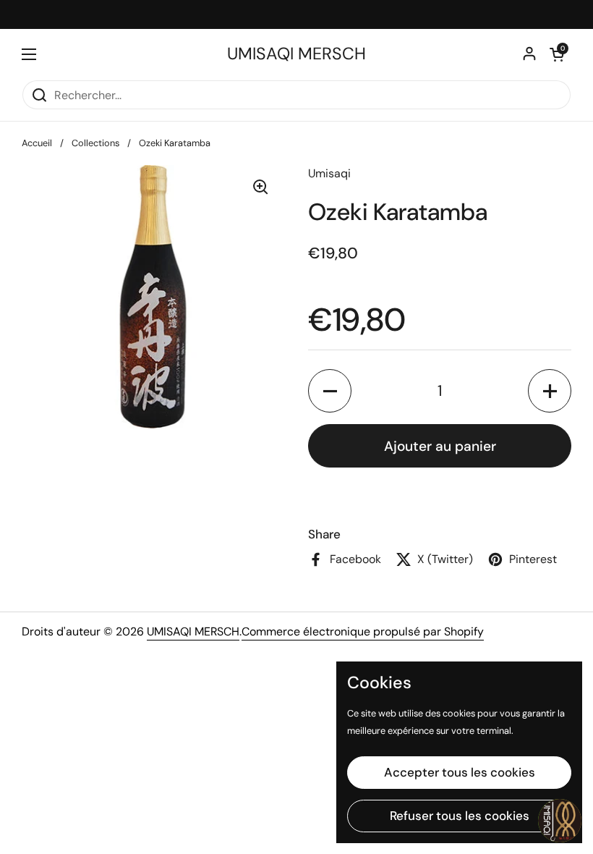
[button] (556, 54)
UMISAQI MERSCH (296, 54)
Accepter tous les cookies (459, 772)
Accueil (37, 143)
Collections (95, 143)
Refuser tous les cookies (459, 816)
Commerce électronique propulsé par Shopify (363, 631)
